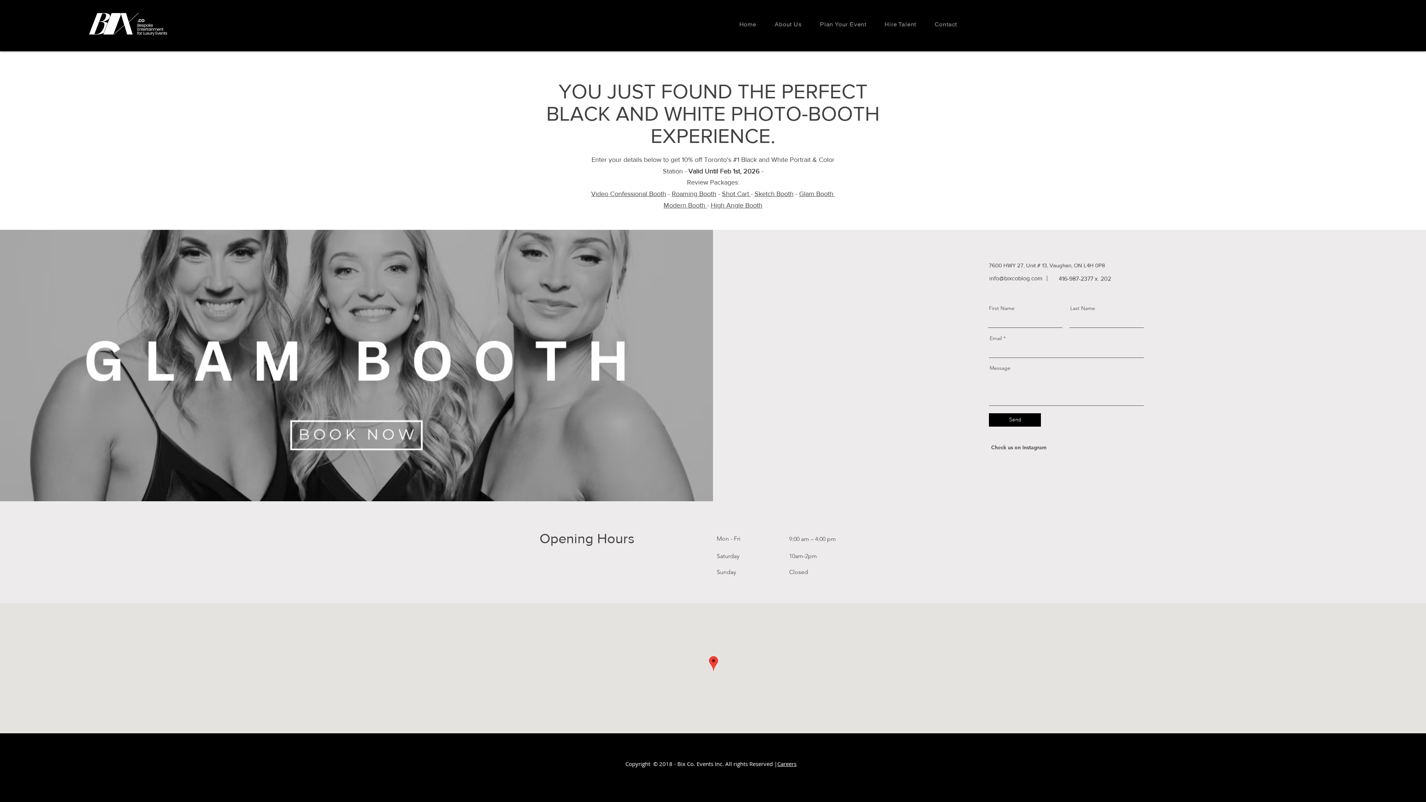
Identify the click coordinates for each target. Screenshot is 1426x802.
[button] (843, 24)
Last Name (1082, 308)
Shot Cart (736, 194)
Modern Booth (685, 205)
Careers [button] (787, 763)
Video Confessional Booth (628, 194)
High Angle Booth (736, 205)
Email (996, 338)
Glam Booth (817, 194)
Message (1000, 368)
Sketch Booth (774, 194)
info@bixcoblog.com (1015, 278)
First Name (1002, 308)
